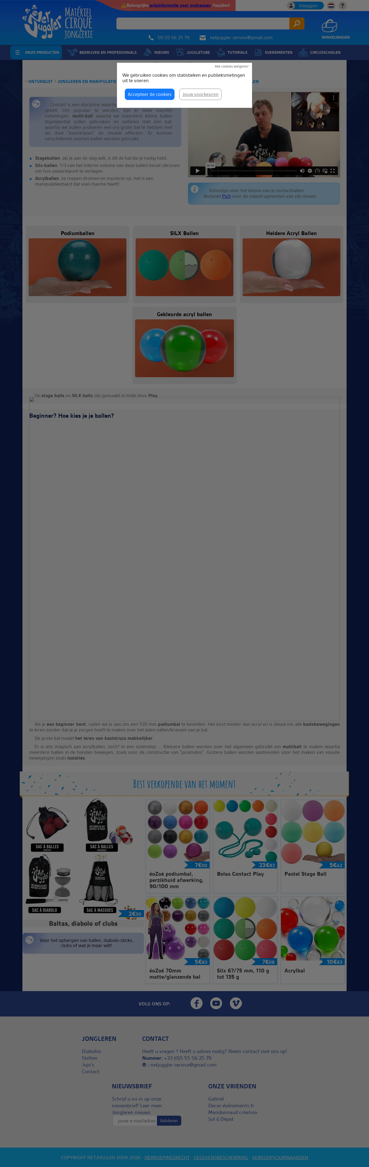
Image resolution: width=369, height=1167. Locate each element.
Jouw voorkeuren (200, 94)
